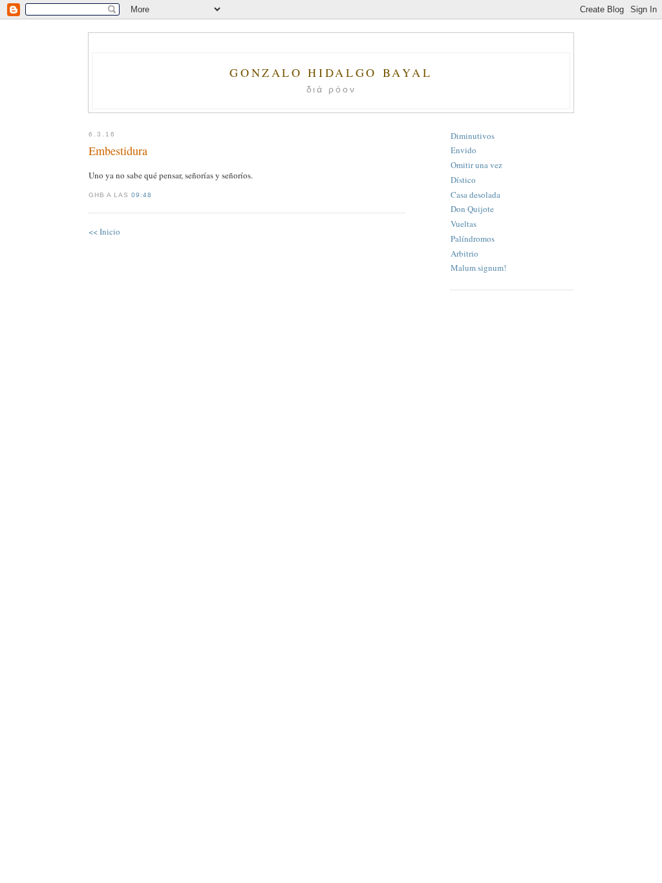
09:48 (141, 194)
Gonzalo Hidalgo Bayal (331, 72)
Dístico (463, 180)
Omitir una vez (476, 165)
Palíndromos (473, 238)
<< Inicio (104, 231)
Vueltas (463, 223)
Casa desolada (475, 194)
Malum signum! (478, 267)
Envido (463, 150)
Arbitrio (464, 253)
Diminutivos (473, 136)
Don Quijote (472, 209)
